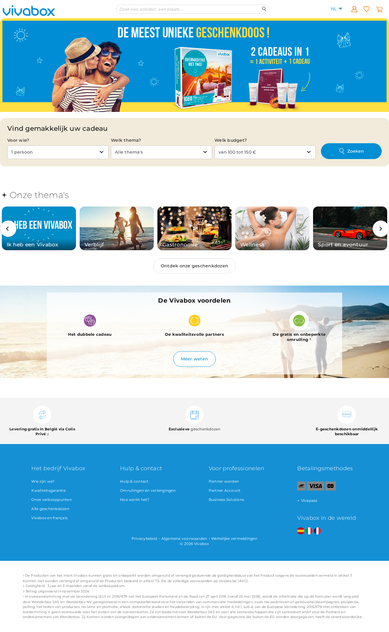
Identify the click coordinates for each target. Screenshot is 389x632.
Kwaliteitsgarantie (48, 490)
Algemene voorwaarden (184, 538)
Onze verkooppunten (51, 499)
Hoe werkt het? (135, 499)
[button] (8, 229)
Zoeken (355, 151)
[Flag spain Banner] (300, 531)
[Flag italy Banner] (309, 531)
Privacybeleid (144, 538)
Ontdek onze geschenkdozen (194, 266)
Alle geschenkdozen (50, 508)
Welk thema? (126, 140)
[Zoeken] (264, 9)
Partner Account (225, 490)
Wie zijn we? (42, 481)
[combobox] (58, 152)
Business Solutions (226, 499)
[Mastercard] (330, 489)
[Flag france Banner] (317, 531)
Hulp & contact (134, 481)
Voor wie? (18, 140)
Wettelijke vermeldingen (234, 538)
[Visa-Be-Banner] (315, 489)
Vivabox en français (49, 518)
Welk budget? (231, 140)
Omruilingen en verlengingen (148, 490)
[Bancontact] (301, 489)
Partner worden (224, 481)
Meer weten (194, 359)
